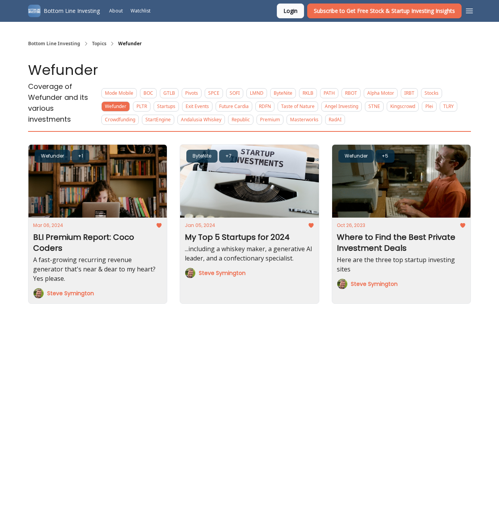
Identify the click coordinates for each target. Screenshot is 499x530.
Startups (166, 106)
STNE (374, 106)
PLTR (141, 106)
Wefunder (115, 106)
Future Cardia (234, 106)
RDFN (265, 106)
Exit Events (197, 106)
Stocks (432, 93)
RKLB (308, 93)
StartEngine (158, 119)
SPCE (213, 93)
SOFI (235, 93)
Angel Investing (341, 106)
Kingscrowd (402, 106)
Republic (241, 119)
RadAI (335, 119)
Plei (429, 106)
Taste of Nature (298, 106)
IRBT (409, 93)
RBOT (351, 93)
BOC (148, 93)
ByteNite (283, 93)
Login (290, 10)
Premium (270, 119)
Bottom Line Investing (54, 44)
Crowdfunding (120, 119)
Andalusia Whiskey (201, 119)
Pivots (191, 93)
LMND (257, 93)
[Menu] (469, 10)
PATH (329, 93)
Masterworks (304, 119)
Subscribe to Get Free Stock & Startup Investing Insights (384, 10)
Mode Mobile (119, 93)
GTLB (169, 93)
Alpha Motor (380, 93)
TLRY (448, 106)
